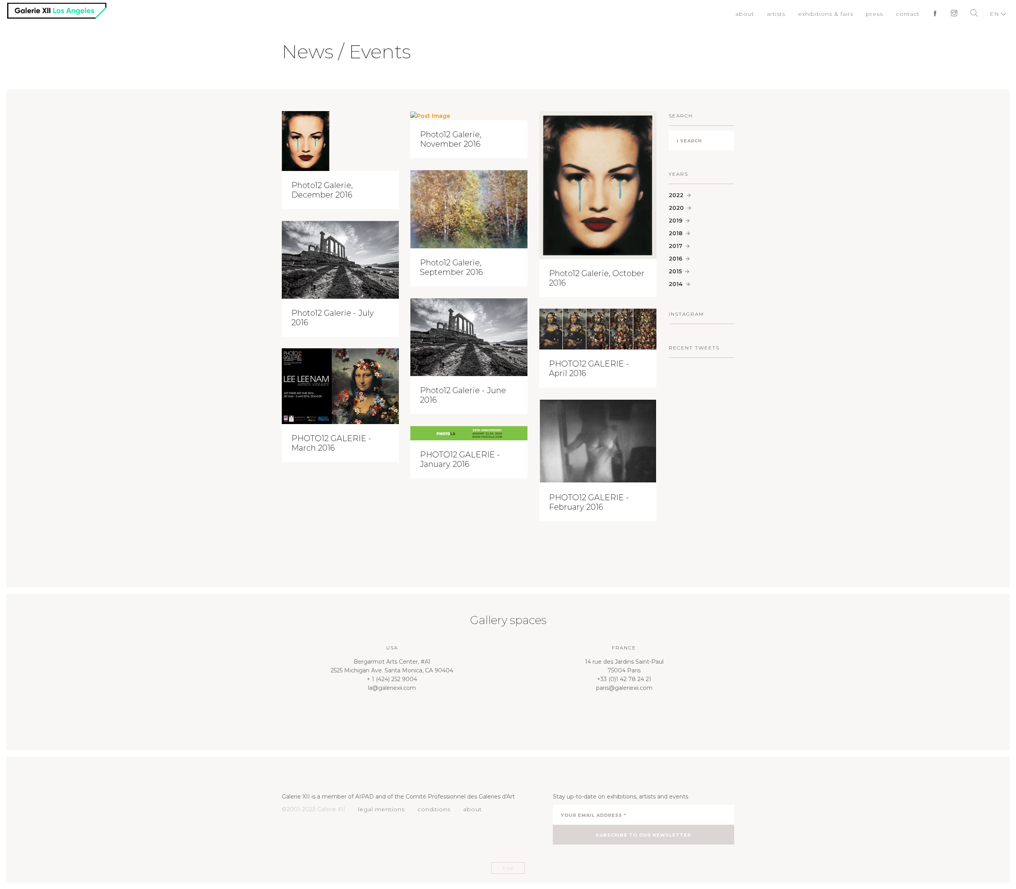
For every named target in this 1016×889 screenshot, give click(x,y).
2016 (675, 258)
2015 (675, 271)
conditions (429, 809)
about (756, 14)
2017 (675, 246)
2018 (676, 233)
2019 (675, 220)
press (878, 14)
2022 (676, 195)
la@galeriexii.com (392, 687)
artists (786, 14)
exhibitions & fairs (832, 14)
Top (508, 868)
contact (910, 14)
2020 (676, 207)
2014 (676, 284)
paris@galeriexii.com (624, 687)
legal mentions (379, 809)
